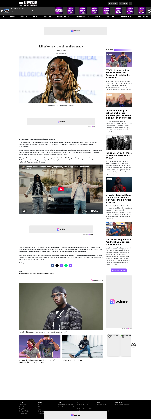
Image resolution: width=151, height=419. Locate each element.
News (12, 16)
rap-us (21, 273)
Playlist (21, 409)
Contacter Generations (122, 405)
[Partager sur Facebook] (52, 266)
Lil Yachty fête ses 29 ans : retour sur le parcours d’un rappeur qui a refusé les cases (118, 198)
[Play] (2, 11)
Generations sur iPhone (65, 405)
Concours (110, 16)
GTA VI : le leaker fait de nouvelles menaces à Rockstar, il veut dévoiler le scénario (118, 74)
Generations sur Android (66, 407)
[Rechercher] (130, 3)
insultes (52, 273)
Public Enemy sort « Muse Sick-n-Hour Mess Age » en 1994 (119, 155)
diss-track (46, 273)
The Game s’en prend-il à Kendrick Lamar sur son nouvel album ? (118, 242)
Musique (23, 16)
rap (31, 273)
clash (34, 273)
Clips (97, 407)
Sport (35, 16)
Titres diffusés (126, 16)
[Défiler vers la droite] (133, 345)
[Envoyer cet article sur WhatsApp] (66, 266)
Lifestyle (47, 16)
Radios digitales (63, 16)
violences (39, 273)
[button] (113, 345)
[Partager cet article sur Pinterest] (61, 266)
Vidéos (97, 16)
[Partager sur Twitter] (57, 266)
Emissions (22, 405)
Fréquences (143, 16)
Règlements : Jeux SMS (84, 409)
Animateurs (23, 407)
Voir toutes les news (118, 270)
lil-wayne (26, 273)
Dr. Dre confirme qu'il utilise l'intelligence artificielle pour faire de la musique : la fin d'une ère (118, 114)
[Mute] (32, 10)
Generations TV (82, 16)
